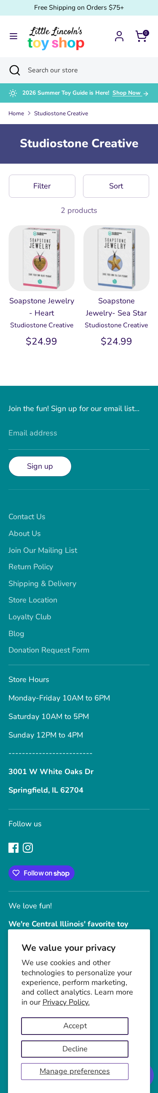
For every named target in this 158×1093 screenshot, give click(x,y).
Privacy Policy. (66, 1002)
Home (16, 113)
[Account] (119, 34)
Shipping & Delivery (42, 583)
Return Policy (30, 567)
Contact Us (27, 517)
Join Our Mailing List (42, 550)
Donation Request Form (48, 650)
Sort (116, 186)
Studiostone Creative (61, 113)
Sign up (40, 466)
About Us (24, 533)
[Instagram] (28, 848)
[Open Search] (13, 70)
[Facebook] (13, 848)
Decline (75, 1049)
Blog (16, 634)
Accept (75, 1026)
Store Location (32, 600)
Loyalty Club (29, 617)
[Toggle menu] (13, 36)
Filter (42, 186)
